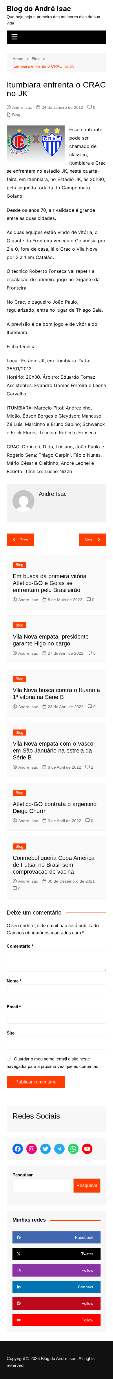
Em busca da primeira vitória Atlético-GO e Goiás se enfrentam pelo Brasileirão (49, 583)
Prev (23, 539)
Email (14, 1006)
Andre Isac (22, 107)
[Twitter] (45, 1149)
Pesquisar (22, 1174)
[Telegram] (59, 1149)
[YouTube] (87, 1149)
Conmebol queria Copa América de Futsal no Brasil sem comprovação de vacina (53, 865)
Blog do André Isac (39, 8)
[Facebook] (17, 1149)
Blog (16, 115)
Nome (14, 980)
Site (10, 1033)
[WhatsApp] (73, 1149)
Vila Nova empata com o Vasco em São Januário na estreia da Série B (53, 750)
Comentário (20, 946)
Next (89, 539)
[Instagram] (31, 1149)
